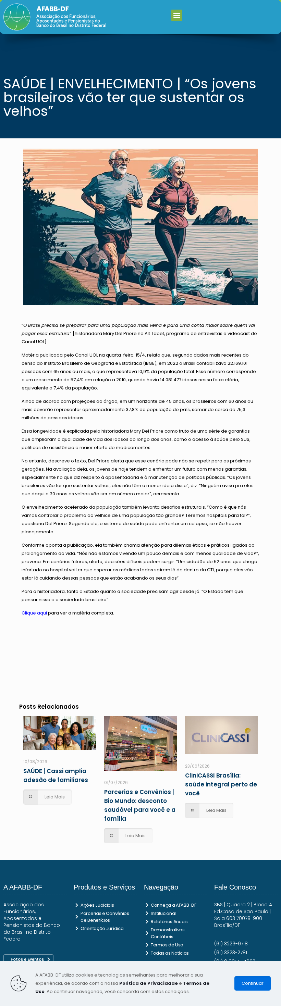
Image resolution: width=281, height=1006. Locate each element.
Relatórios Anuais (169, 921)
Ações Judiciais (97, 905)
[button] (176, 15)
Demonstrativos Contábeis (168, 933)
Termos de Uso (167, 945)
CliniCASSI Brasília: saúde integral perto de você (221, 784)
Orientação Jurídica (102, 928)
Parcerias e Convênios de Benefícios (105, 916)
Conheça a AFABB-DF (173, 905)
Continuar (253, 983)
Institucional (163, 913)
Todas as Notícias (170, 953)
